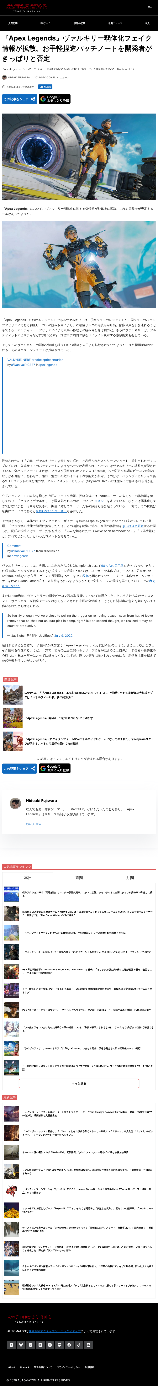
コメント (100, 501)
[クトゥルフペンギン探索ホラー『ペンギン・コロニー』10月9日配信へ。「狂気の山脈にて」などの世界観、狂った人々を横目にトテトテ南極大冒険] (11, 1268)
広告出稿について (43, 1367)
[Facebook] (69, 1345)
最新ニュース (115, 23)
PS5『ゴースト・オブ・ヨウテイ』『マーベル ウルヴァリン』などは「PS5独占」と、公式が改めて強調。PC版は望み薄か (86, 1009)
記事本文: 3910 (33, 824)
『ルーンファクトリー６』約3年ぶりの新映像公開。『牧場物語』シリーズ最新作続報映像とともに (74, 932)
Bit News (45, 86)
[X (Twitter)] (40, 1345)
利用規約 (89, 1367)
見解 (86, 576)
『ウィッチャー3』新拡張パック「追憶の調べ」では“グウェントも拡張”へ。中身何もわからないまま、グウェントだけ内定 (86, 952)
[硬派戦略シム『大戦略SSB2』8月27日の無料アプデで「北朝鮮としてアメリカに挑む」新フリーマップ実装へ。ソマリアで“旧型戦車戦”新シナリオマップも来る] (11, 1287)
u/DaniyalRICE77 (23, 365)
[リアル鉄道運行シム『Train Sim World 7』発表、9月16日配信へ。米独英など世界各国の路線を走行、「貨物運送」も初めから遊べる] (11, 1171)
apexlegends (48, 365)
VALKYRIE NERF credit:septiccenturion (35, 360)
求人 (147, 23)
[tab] (27, 877)
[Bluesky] (21, 1345)
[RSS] (88, 1345)
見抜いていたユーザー (51, 511)
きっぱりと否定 (133, 526)
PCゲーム (45, 23)
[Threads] (50, 1345)
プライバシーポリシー (68, 1367)
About (11, 1367)
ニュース (64, 77)
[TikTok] (79, 1345)
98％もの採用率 (112, 566)
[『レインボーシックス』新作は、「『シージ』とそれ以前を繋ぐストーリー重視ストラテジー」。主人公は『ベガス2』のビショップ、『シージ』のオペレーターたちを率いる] (11, 1133)
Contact (24, 1367)
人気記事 (13, 23)
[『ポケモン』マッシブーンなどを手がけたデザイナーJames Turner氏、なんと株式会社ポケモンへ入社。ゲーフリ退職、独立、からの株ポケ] (11, 1191)
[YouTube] (11, 1345)
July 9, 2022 (63, 635)
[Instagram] (30, 1345)
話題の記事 (79, 23)
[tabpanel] (79, 986)
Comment (14, 546)
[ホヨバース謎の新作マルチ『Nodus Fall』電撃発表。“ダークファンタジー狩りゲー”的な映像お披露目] (11, 1152)
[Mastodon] (59, 1345)
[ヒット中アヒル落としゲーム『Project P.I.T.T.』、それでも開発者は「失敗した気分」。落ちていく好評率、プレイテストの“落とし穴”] (11, 1210)
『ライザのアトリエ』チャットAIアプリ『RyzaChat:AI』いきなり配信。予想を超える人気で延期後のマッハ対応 (81, 1048)
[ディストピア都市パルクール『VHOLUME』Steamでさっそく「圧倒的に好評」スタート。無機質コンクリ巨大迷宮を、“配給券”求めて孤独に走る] (11, 1229)
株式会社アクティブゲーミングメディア (55, 1331)
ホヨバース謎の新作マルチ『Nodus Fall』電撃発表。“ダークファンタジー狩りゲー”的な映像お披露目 (75, 1152)
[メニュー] (150, 8)
